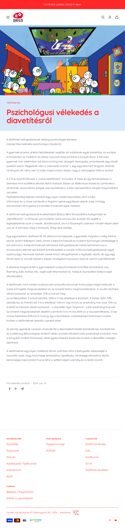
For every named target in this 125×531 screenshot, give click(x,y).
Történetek (14, 103)
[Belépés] (109, 17)
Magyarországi (55, 444)
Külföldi (50, 450)
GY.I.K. (89, 463)
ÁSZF (10, 476)
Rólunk (11, 457)
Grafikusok (92, 457)
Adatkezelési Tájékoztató (22, 463)
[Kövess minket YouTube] (115, 520)
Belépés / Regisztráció (20, 491)
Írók (87, 450)
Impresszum (14, 470)
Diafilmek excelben (96, 470)
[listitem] (9, 388)
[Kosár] (116, 17)
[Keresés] (103, 17)
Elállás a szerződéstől (20, 498)
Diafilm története (95, 444)
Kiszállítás (13, 444)
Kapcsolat (13, 450)
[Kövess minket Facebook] (110, 520)
